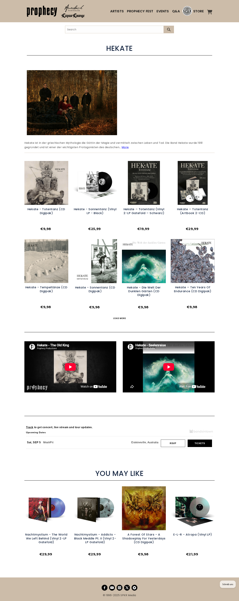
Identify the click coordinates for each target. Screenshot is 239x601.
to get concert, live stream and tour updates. (59, 427)
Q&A (176, 11)
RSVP (173, 443)
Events (163, 11)
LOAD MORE (119, 318)
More (125, 147)
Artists (117, 11)
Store (198, 11)
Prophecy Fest (140, 11)
